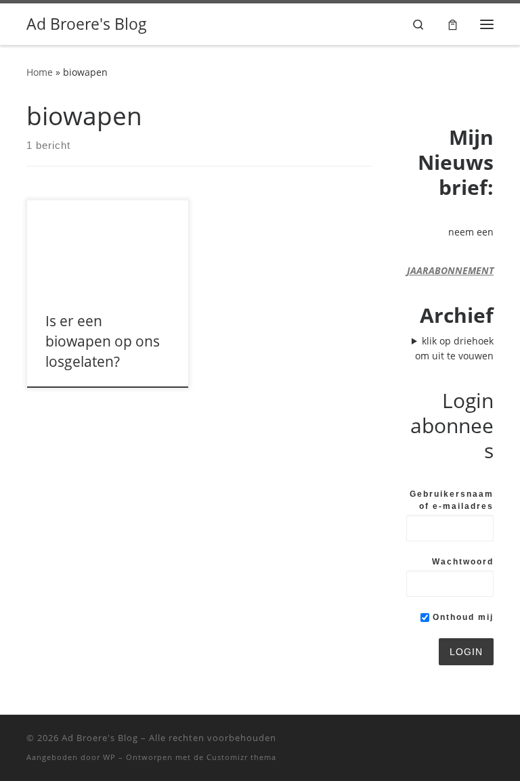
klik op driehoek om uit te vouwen (454, 348)
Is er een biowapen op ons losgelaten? (102, 341)
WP (109, 757)
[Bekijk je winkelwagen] (452, 24)
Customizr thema (241, 757)
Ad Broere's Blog (100, 738)
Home (39, 72)
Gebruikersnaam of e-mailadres (452, 500)
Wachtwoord (463, 561)
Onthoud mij (461, 617)
